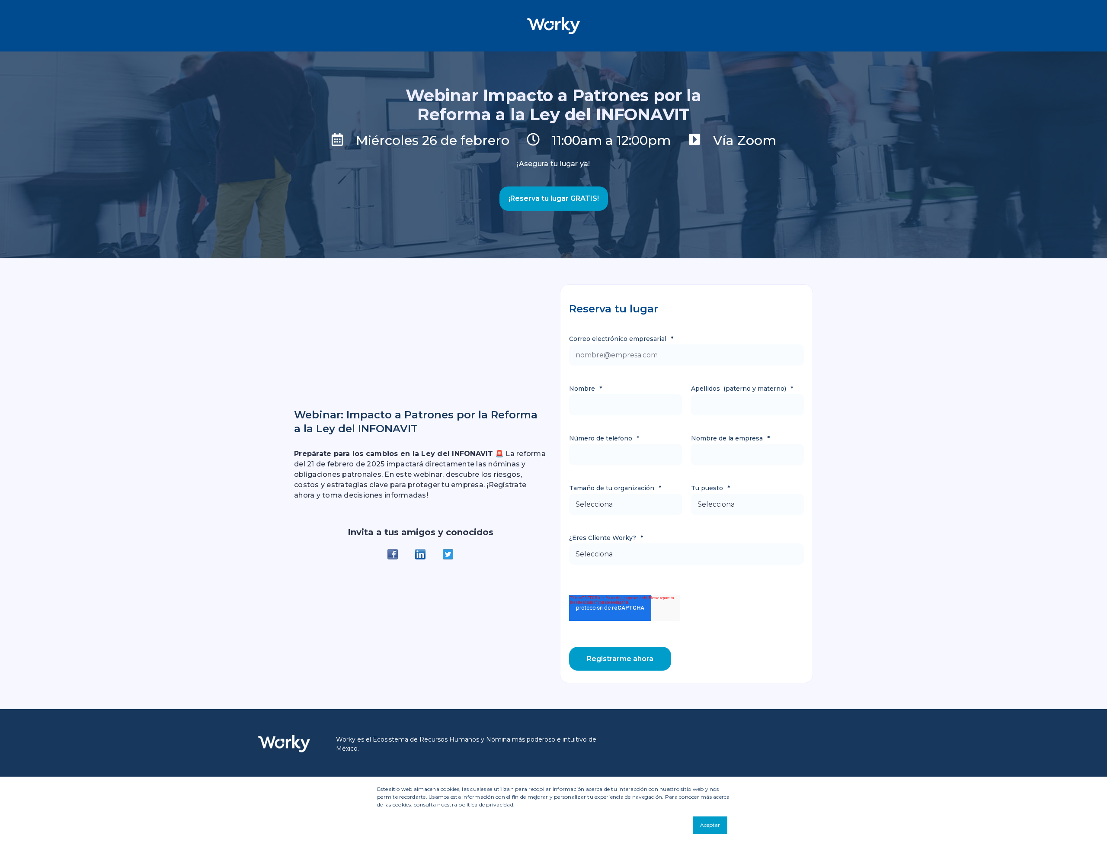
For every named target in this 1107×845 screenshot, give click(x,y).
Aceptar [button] (710, 825)
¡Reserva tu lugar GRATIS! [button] (554, 198)
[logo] (284, 743)
